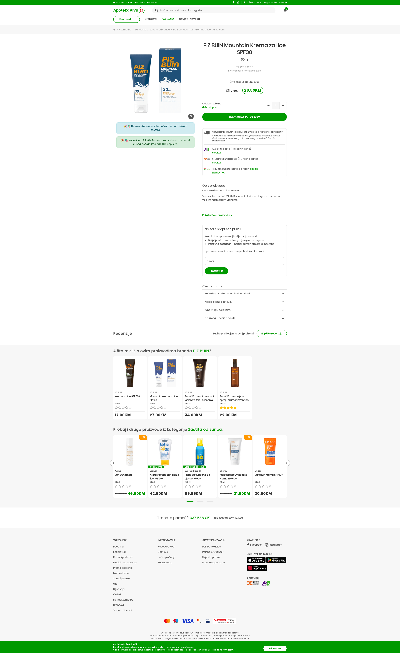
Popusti (167, 19)
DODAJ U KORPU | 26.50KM (244, 117)
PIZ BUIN (201, 350)
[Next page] (287, 463)
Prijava (283, 2)
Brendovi (151, 19)
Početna (118, 546)
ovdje (164, 649)
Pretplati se (216, 271)
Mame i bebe (121, 573)
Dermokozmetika (123, 599)
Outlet (117, 594)
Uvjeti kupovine (211, 557)
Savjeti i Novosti (189, 19)
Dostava (163, 552)
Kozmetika (119, 552)
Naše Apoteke (253, 2)
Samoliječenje (121, 578)
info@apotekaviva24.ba (228, 518)
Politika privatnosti (213, 552)
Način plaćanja (166, 557)
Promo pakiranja (122, 568)
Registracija (270, 2)
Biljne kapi (119, 589)
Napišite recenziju (271, 333)
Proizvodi (125, 19)
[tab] (190, 502)
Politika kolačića (211, 546)
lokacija (254, 169)
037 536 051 (200, 517)
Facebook (256, 545)
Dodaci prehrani (122, 557)
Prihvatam (275, 648)
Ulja (115, 584)
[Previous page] (113, 463)
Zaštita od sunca (205, 429)
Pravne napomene (213, 562)
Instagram (275, 545)
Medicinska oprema (125, 562)
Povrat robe (165, 562)
